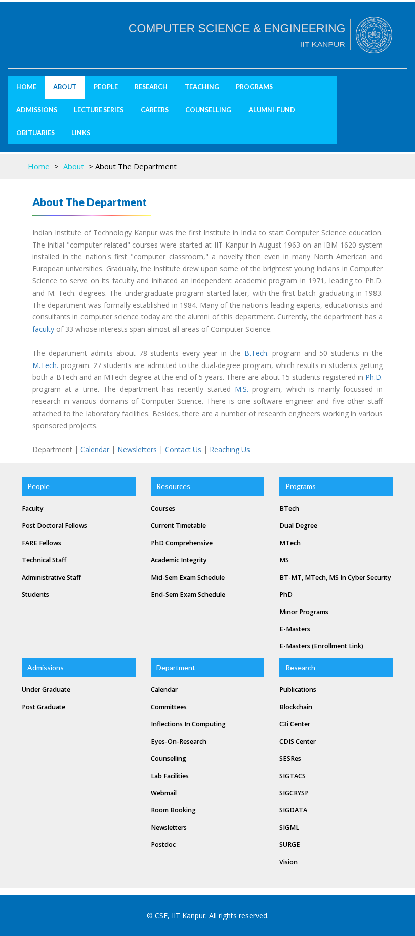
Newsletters (137, 449)
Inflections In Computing (188, 724)
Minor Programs (303, 611)
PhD (286, 594)
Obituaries (35, 133)
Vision (288, 862)
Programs (254, 87)
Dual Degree (298, 525)
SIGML (289, 827)
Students (35, 594)
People (106, 87)
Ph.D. (374, 377)
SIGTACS (292, 775)
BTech (289, 508)
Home (26, 87)
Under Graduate (46, 689)
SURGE (289, 844)
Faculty (33, 508)
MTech (290, 543)
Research (151, 87)
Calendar (94, 449)
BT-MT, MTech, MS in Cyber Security (335, 577)
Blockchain (295, 707)
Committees (169, 707)
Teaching (202, 87)
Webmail (164, 793)
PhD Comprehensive (182, 543)
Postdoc (163, 844)
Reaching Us (230, 449)
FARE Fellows (41, 543)
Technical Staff (44, 560)
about (64, 87)
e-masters (294, 629)
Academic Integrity (179, 560)
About (73, 166)
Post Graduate (43, 707)
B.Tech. (256, 353)
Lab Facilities (170, 775)
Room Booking (173, 810)
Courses (163, 508)
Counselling (208, 110)
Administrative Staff (51, 577)
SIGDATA (293, 810)
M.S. (241, 389)
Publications (297, 689)
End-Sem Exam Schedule (188, 594)
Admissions (36, 110)
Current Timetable (178, 525)
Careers (155, 110)
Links (80, 133)
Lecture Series (98, 110)
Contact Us (183, 449)
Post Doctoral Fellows (54, 525)
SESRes (290, 758)
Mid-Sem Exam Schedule (188, 577)
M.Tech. (45, 365)
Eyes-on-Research (178, 741)
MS (284, 560)
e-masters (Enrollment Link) (321, 646)
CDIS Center (297, 741)
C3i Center (294, 724)
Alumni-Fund (271, 110)
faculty (43, 329)
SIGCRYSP (294, 793)
